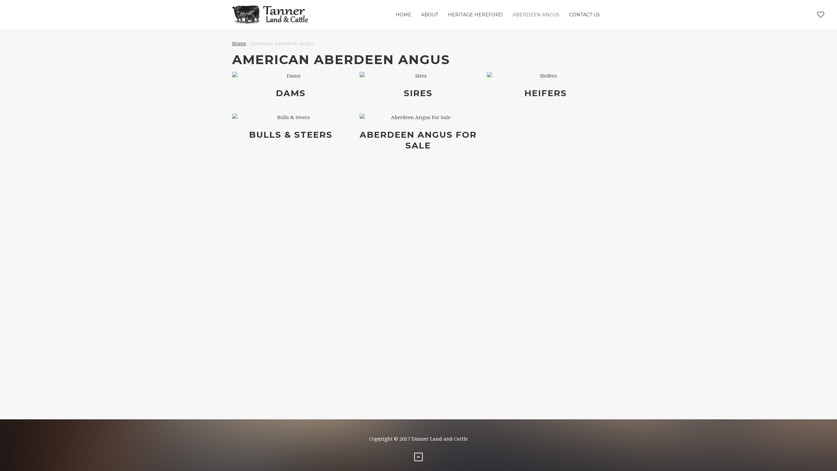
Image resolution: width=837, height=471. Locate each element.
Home (403, 15)
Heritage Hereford (475, 15)
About (429, 15)
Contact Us (584, 15)
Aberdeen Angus (536, 15)
